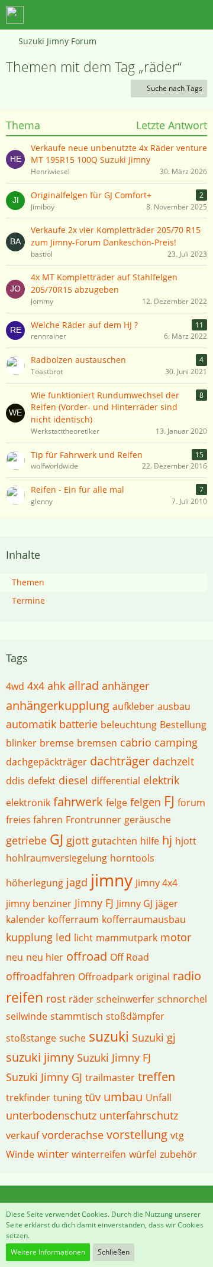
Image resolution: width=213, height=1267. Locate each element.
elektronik (28, 802)
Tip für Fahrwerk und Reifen (87, 454)
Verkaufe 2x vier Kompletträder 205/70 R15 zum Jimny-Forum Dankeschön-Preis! (116, 236)
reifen (24, 997)
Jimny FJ (94, 903)
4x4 (35, 686)
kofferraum (73, 919)
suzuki (109, 1036)
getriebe (26, 840)
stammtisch (76, 1016)
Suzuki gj (154, 1037)
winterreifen (99, 1154)
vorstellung (136, 1134)
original (153, 976)
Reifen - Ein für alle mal (77, 489)
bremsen (97, 742)
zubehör (178, 1154)
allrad (83, 685)
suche (72, 1038)
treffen (156, 1077)
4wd (15, 686)
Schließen (114, 1252)
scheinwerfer (125, 999)
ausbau (174, 706)
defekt (42, 780)
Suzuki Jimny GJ (44, 1077)
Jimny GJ (135, 903)
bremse (57, 742)
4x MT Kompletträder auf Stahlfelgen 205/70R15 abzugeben (104, 283)
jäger (167, 903)
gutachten (114, 840)
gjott (77, 840)
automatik (31, 724)
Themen (28, 582)
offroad (86, 956)
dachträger (120, 761)
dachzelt (173, 761)
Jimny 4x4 (156, 882)
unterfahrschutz (138, 1115)
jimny (112, 880)
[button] (138, 15)
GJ (56, 839)
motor (175, 937)
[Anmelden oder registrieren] (168, 15)
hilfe (149, 840)
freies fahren (34, 819)
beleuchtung (129, 724)
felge (116, 802)
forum (191, 802)
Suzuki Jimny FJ (114, 1057)
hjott (185, 840)
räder (81, 999)
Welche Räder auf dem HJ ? (84, 324)
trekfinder (28, 1097)
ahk (56, 686)
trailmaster (110, 1077)
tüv (93, 1097)
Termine (28, 600)
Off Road (129, 957)
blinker (21, 742)
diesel (73, 780)
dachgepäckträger (46, 761)
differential (115, 780)
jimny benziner (39, 903)
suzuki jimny (40, 1057)
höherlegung (34, 882)
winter (53, 1154)
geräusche (147, 819)
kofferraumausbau (144, 919)
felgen (145, 802)
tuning (67, 1097)
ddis (15, 780)
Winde (20, 1154)
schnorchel (182, 999)
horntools (132, 858)
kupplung (29, 937)
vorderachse (73, 1135)
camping (176, 742)
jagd (77, 882)
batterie (78, 724)
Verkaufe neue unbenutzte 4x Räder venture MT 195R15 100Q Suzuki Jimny (119, 154)
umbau (123, 1097)
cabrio (135, 742)
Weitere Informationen (48, 1252)
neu (14, 957)
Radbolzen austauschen (78, 359)
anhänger (125, 686)
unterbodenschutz (51, 1115)
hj (167, 840)
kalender (25, 919)
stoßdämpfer (135, 1016)
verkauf (22, 1135)
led (63, 937)
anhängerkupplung (57, 705)
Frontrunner (93, 819)
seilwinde (26, 1016)
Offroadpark (105, 976)
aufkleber (133, 706)
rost (56, 998)
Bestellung (183, 724)
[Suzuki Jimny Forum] (15, 15)
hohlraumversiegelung (56, 858)
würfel (143, 1154)
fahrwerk (78, 802)
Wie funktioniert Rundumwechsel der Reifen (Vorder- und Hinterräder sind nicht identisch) (105, 407)
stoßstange (31, 1038)
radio (187, 976)
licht (83, 937)
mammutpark (126, 937)
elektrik (161, 780)
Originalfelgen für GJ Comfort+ (91, 195)
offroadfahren (40, 976)
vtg (177, 1135)
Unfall (159, 1097)
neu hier (44, 957)
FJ (169, 800)
